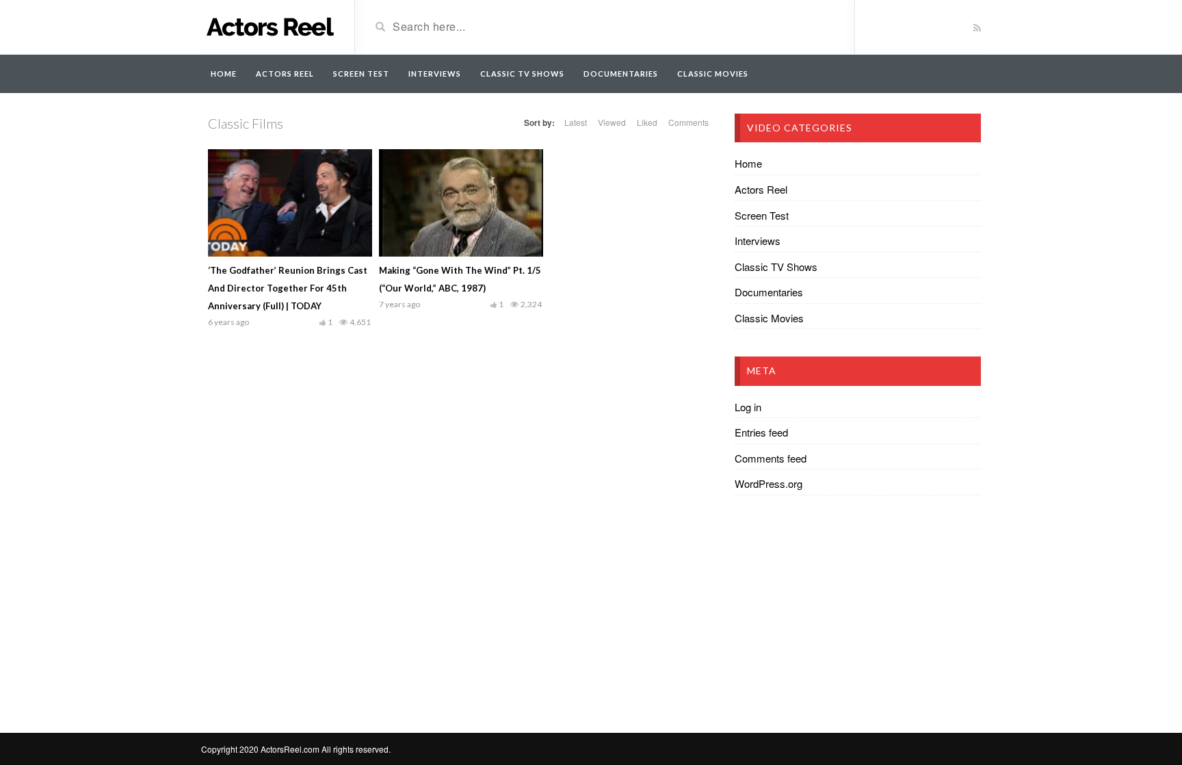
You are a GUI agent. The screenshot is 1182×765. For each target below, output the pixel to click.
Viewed (612, 122)
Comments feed (770, 458)
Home (224, 73)
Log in (748, 407)
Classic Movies (712, 73)
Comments (688, 122)
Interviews (434, 73)
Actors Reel (285, 73)
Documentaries (620, 73)
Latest (575, 122)
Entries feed (761, 432)
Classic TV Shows (522, 73)
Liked (647, 122)
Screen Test (361, 73)
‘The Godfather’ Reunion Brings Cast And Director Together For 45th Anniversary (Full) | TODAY (287, 288)
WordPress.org (768, 483)
